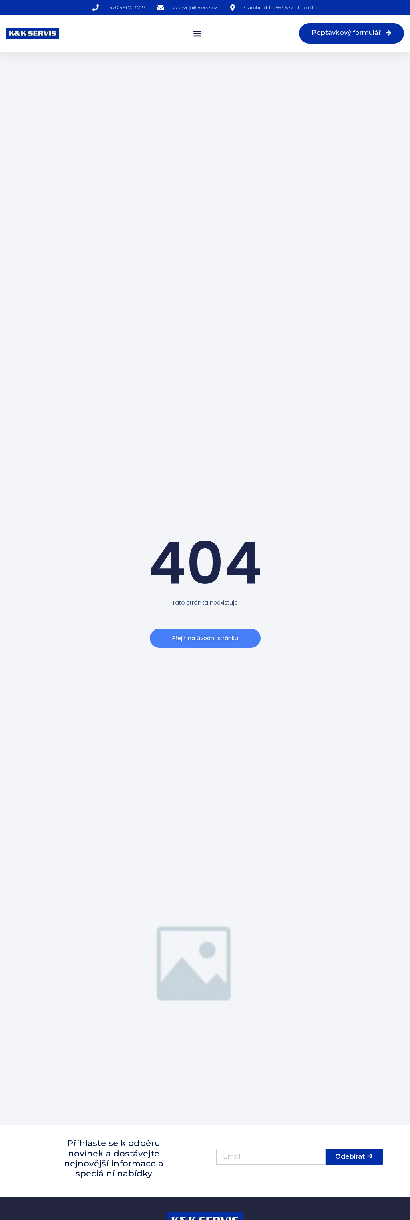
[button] (197, 33)
